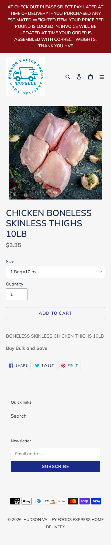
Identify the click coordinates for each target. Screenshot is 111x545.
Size (10, 261)
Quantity (14, 284)
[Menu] (101, 76)
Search (19, 416)
